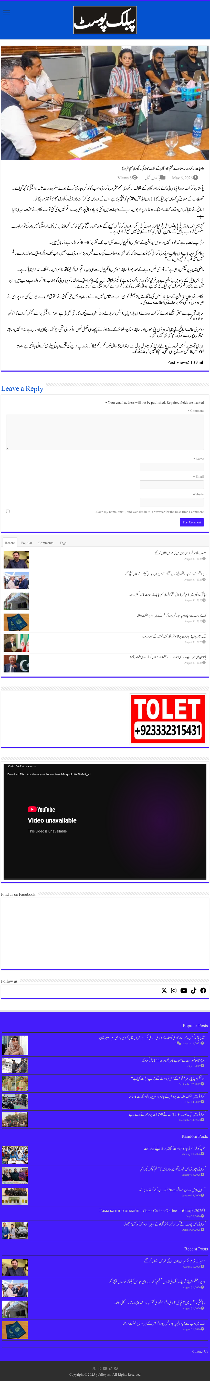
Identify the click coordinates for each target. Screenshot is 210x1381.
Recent (10, 543)
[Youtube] (105, 1368)
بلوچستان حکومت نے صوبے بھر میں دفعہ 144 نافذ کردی (173, 1060)
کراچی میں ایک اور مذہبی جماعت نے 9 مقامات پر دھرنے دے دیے (167, 1114)
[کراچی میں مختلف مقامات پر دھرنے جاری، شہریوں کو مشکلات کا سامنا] (15, 1101)
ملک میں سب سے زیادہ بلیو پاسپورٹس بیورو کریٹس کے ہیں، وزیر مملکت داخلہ (171, 616)
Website (198, 494)
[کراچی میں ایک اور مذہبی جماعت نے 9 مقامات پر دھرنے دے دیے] (15, 1119)
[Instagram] (99, 1368)
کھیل (147, 178)
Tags (63, 543)
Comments (45, 543)
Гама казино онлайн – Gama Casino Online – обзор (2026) (152, 1210)
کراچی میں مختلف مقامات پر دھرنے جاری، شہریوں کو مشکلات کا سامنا (167, 1096)
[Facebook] (116, 1368)
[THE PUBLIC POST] (105, 19)
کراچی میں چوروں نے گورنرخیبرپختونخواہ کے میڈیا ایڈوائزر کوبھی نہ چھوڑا (164, 1224)
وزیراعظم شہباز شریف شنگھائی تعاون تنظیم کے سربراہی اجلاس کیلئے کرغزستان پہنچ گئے (165, 574)
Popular (26, 543)
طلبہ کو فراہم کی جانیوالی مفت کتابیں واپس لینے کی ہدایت (174, 1148)
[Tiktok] (111, 1368)
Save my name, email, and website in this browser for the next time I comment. (149, 512)
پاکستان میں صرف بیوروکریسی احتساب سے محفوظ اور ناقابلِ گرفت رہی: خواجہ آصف (167, 657)
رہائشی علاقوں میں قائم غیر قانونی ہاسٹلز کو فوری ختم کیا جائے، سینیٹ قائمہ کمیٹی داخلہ (167, 595)
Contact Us (200, 1351)
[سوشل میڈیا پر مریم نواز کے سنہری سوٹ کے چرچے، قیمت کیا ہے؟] (15, 1083)
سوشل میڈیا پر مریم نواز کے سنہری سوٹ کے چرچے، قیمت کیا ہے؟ (168, 1078)
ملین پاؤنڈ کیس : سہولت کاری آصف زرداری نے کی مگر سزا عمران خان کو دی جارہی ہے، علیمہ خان (152, 1038)
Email (198, 476)
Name (198, 459)
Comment (196, 411)
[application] (105, 822)
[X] (94, 1368)
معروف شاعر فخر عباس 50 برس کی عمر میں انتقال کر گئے (180, 553)
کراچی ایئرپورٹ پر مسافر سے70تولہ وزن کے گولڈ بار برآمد (172, 1190)
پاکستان (156, 178)
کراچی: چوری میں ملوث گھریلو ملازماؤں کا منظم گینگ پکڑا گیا (172, 1169)
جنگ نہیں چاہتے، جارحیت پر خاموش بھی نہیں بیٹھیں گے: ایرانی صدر (174, 636)
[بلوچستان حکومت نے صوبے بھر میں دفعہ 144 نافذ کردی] (15, 1065)
